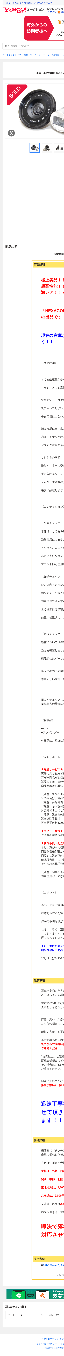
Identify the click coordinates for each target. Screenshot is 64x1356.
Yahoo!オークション (53, 1338)
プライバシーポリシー (47, 1344)
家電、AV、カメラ (32, 55)
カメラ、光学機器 (51, 55)
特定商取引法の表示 (54, 1347)
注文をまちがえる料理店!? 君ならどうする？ (29, 3)
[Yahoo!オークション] (24, 8)
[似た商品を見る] (11, 133)
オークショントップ (12, 55)
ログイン (51, 12)
